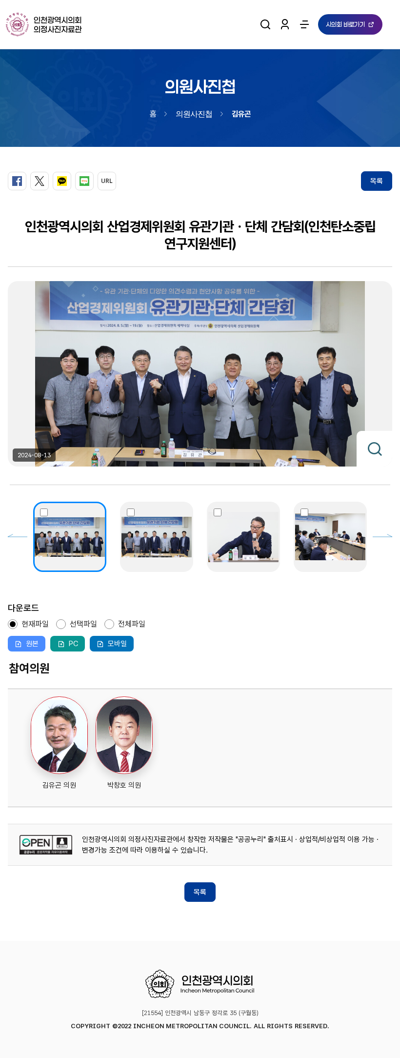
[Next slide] (382, 536)
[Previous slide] (17, 536)
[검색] (265, 24)
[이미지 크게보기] (374, 449)
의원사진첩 (194, 113)
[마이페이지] (285, 24)
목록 (376, 181)
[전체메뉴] (304, 24)
